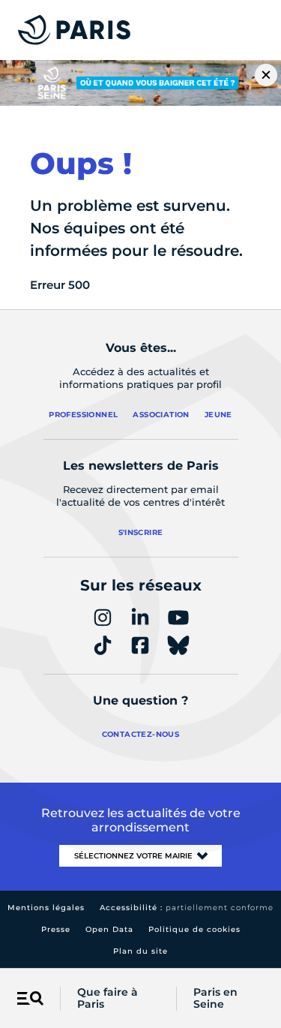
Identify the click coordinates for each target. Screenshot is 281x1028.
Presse (55, 929)
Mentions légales (46, 907)
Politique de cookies (194, 929)
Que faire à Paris (107, 999)
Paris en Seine (215, 999)
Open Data (109, 929)
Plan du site (140, 951)
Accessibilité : (187, 907)
